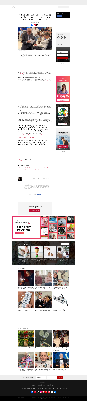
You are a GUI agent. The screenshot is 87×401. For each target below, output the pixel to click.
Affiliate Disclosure (53, 397)
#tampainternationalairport (36, 136)
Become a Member (35, 210)
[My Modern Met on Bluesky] (55, 392)
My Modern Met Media (62, 44)
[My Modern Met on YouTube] (46, 392)
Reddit (20, 163)
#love (20, 136)
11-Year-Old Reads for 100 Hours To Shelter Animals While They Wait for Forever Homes (60, 288)
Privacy (42, 398)
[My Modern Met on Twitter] (38, 392)
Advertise (48, 397)
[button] (53, 7)
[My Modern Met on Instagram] (41, 392)
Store (49, 7)
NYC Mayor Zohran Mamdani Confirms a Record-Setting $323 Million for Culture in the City (43, 310)
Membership (72, 7)
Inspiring (33, 11)
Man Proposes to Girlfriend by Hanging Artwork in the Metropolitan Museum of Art (33, 169)
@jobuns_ (21, 133)
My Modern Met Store (23, 244)
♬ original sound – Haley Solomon (31, 136)
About (32, 397)
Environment (49, 388)
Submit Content (42, 397)
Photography (39, 7)
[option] (44, 231)
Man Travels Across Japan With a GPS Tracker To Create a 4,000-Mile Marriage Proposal (34, 174)
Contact (46, 397)
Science (53, 388)
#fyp (42, 134)
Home (30, 11)
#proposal (25, 134)
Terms (45, 398)
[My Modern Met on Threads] (52, 392)
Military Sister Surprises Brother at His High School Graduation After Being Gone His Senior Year (61, 349)
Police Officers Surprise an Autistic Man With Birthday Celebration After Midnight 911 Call (26, 288)
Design (34, 7)
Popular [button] (27, 7)
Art (31, 7)
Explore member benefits (35, 212)
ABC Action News (21, 73)
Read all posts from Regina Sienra (29, 189)
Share (38, 194)
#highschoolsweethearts (34, 134)
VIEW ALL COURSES (63, 100)
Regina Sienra (33, 22)
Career (38, 388)
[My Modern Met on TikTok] (49, 392)
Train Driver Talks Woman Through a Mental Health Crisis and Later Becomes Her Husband (42, 288)
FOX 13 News (46, 80)
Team (38, 397)
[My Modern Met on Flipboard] (43, 392)
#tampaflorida (25, 136)
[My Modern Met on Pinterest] (35, 392)
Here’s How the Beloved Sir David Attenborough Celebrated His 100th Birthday (59, 371)
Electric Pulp (67, 397)
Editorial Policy (35, 397)
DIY (36, 388)
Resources (41, 388)
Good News (38, 11)
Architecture (33, 388)
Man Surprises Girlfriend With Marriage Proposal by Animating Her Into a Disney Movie (34, 172)
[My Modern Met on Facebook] (32, 392)
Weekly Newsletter (64, 40)
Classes (45, 388)
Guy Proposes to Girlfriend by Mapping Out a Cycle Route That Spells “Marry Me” (33, 167)
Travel (60, 388)
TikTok (26, 50)
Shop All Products (63, 123)
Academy (44, 7)
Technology (56, 388)
